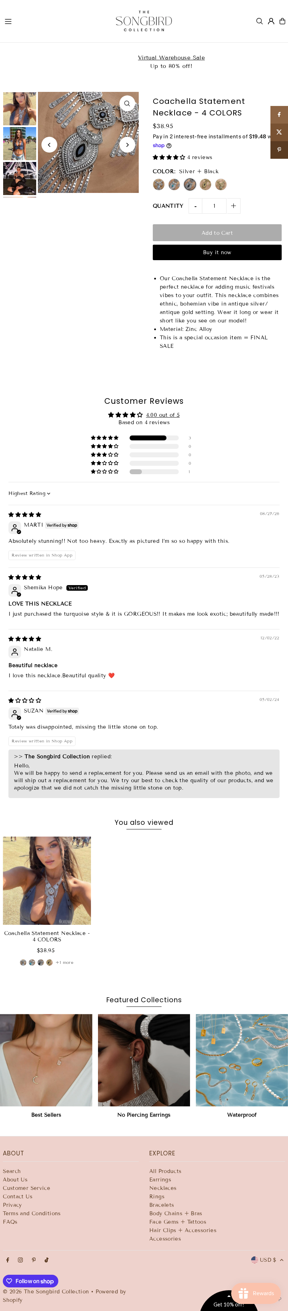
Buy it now (217, 252)
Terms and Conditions (32, 1213)
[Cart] (282, 21)
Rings (156, 1196)
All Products (165, 1171)
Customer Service (26, 1188)
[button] (170, 157)
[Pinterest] (34, 1260)
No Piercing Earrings (143, 1115)
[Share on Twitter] (279, 132)
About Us (15, 1180)
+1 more (64, 962)
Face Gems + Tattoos (177, 1222)
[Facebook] (7, 1260)
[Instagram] (20, 1260)
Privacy (12, 1205)
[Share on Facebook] (279, 115)
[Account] (271, 21)
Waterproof (241, 1115)
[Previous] (49, 145)
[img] (24, 515)
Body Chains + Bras (175, 1213)
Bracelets (161, 1205)
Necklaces (162, 1188)
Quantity (168, 206)
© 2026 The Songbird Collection (47, 1291)
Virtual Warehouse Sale (76, 57)
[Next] (127, 145)
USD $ (268, 1260)
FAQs (10, 1222)
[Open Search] (259, 21)
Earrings (160, 1180)
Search (12, 1171)
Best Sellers (46, 1115)
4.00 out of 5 (163, 415)
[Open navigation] (53, 20)
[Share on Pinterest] (279, 150)
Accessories (165, 1239)
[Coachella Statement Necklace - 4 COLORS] (47, 880)
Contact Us (17, 1196)
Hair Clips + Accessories (182, 1230)
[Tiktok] (46, 1260)
